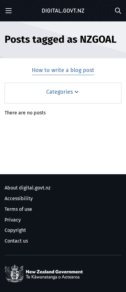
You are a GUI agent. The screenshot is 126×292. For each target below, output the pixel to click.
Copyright (15, 230)
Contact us (16, 241)
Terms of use (18, 209)
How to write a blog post (63, 70)
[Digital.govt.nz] (63, 11)
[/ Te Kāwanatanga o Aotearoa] (45, 274)
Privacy (13, 220)
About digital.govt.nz (27, 188)
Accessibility (19, 198)
